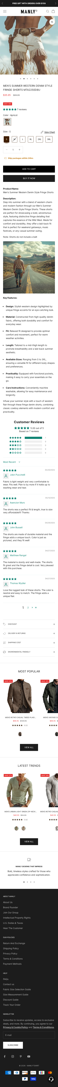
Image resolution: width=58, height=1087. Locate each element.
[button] (10, 109)
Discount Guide (10, 999)
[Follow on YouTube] (28, 1056)
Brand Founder (10, 907)
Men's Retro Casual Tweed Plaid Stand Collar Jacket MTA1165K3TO (20, 718)
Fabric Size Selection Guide (17, 989)
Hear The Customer (13, 928)
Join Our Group (10, 912)
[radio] (7, 122)
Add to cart (29, 169)
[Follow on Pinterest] (20, 1056)
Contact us (8, 984)
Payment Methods (12, 963)
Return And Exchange (14, 943)
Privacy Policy (10, 953)
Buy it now (29, 178)
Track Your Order (11, 1004)
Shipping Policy (11, 948)
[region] (29, 867)
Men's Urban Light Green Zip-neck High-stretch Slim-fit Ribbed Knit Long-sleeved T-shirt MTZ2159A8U (20, 812)
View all (29, 747)
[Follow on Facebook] (4, 1056)
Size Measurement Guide (15, 994)
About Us (7, 902)
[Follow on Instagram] (12, 1056)
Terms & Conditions (13, 958)
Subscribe (13, 1045)
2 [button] (28, 607)
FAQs (5, 979)
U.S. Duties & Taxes (13, 923)
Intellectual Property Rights (16, 917)
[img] (9, 470)
